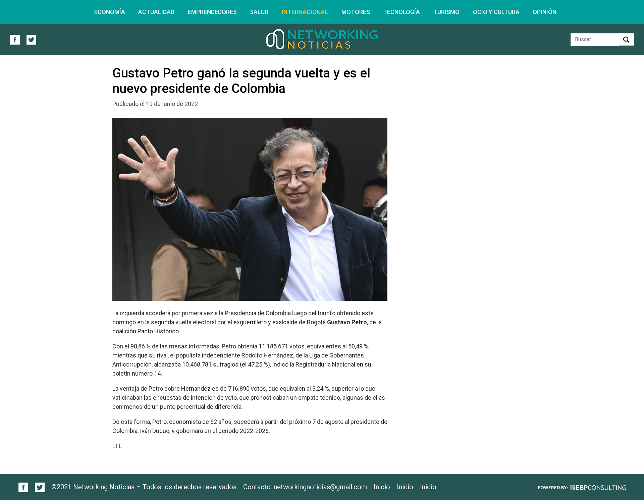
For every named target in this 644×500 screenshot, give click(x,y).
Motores (355, 11)
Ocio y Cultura (496, 11)
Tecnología (401, 11)
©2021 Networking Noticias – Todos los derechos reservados (143, 487)
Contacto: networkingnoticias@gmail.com (305, 487)
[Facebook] (23, 487)
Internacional (305, 11)
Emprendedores (212, 11)
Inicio (382, 487)
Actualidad (156, 11)
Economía (109, 11)
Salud (259, 11)
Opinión (544, 11)
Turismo (446, 11)
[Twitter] (37, 487)
